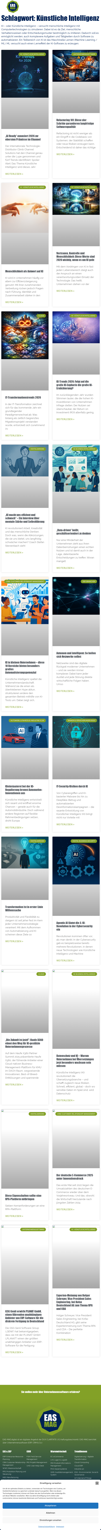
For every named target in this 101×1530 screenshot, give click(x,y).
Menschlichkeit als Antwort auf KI (24, 271)
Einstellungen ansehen (50, 1520)
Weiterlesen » (14, 173)
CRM (29, 1451)
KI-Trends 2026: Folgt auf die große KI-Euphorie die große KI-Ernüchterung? (74, 385)
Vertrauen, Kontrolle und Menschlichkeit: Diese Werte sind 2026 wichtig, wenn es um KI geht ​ (75, 256)
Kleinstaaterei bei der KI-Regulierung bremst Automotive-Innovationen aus (23, 790)
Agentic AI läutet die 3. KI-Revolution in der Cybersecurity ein (74, 926)
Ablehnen (50, 1513)
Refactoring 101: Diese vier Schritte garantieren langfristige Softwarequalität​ (75, 123)
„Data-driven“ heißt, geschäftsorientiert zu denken (73, 531)
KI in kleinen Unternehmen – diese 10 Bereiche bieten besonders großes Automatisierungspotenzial (24, 667)
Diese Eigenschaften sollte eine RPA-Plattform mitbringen (23, 1197)
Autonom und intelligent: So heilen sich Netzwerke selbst (76, 654)
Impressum (60, 1526)
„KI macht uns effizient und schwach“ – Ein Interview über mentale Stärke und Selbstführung (24, 518)
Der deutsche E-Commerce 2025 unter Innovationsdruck (74, 1176)
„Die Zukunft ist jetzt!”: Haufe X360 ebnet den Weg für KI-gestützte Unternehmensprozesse (24, 1043)
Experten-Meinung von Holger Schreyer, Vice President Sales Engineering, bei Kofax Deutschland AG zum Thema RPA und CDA (74, 1302)
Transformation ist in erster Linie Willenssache (24, 908)
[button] (97, 1483)
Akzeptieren (50, 1505)
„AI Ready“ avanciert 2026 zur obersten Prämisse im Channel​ (23, 137)
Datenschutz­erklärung (46, 1526)
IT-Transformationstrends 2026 (23, 397)
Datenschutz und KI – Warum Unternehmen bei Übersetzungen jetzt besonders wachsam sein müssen (75, 1060)
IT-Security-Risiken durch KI (72, 786)
